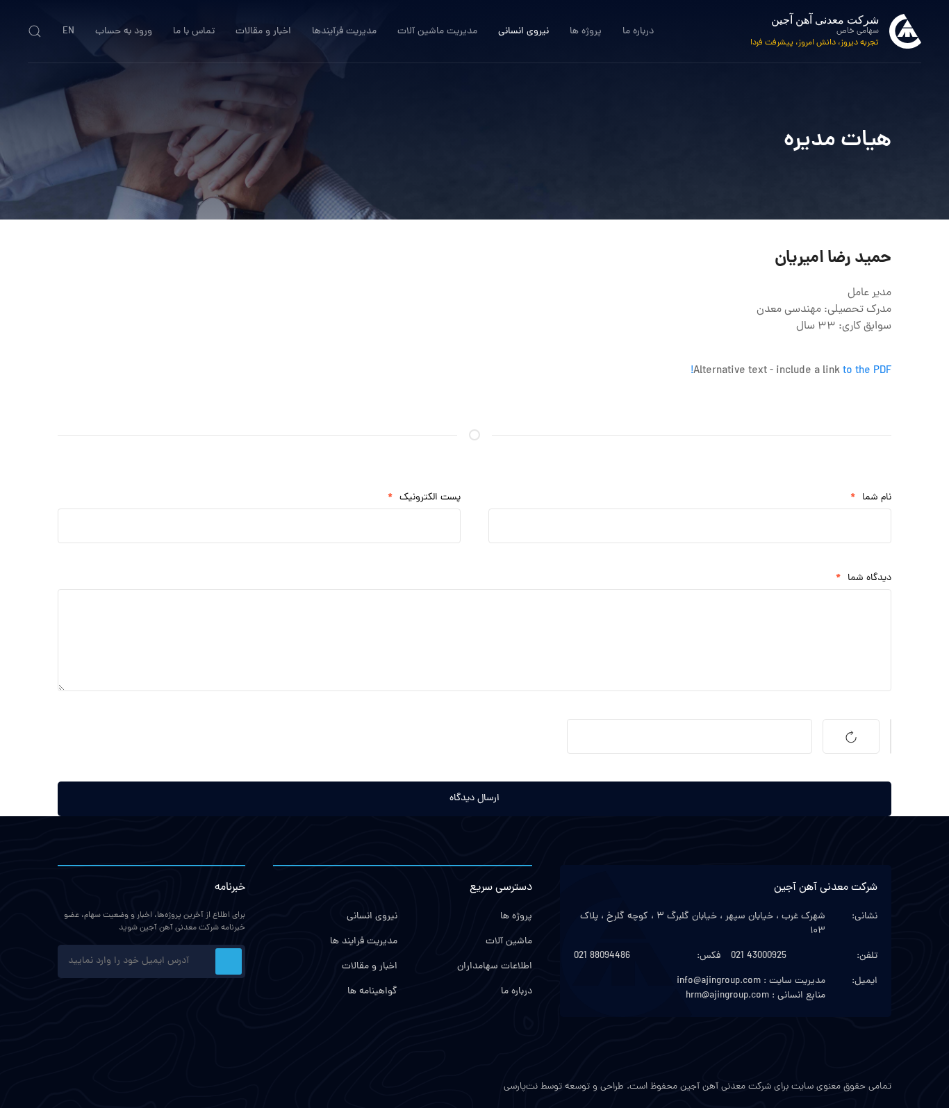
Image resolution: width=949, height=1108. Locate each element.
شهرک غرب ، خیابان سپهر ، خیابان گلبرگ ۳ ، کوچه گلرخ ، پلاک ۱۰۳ (702, 924)
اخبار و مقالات (263, 31)
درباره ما (638, 31)
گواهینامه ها (372, 991)
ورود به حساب (123, 31)
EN (68, 31)
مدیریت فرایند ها (363, 941)
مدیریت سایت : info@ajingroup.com (751, 981)
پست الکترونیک (424, 497)
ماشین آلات (509, 941)
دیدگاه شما (863, 578)
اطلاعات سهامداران (494, 966)
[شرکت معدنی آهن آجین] (905, 31)
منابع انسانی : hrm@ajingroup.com (755, 996)
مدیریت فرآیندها (344, 31)
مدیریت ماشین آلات (437, 31)
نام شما (870, 497)
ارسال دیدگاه (474, 798)
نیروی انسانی (523, 31)
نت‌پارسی (521, 1087)
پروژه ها (586, 31)
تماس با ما (194, 31)
